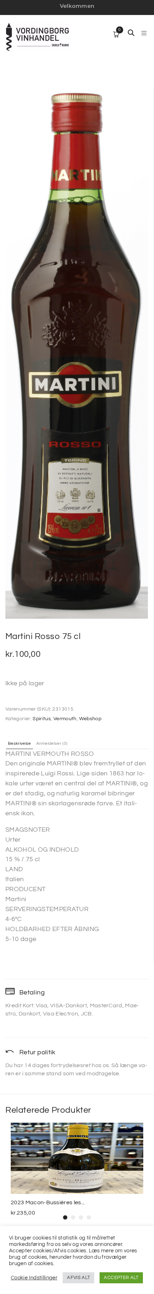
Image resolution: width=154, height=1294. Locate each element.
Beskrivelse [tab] (19, 744)
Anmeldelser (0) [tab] (52, 744)
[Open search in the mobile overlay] (131, 33)
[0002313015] (76, 353)
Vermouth (65, 718)
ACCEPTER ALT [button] (121, 1277)
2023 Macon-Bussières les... (48, 1202)
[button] (144, 33)
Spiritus (42, 718)
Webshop (90, 718)
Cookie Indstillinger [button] (34, 1277)
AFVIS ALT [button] (78, 1277)
